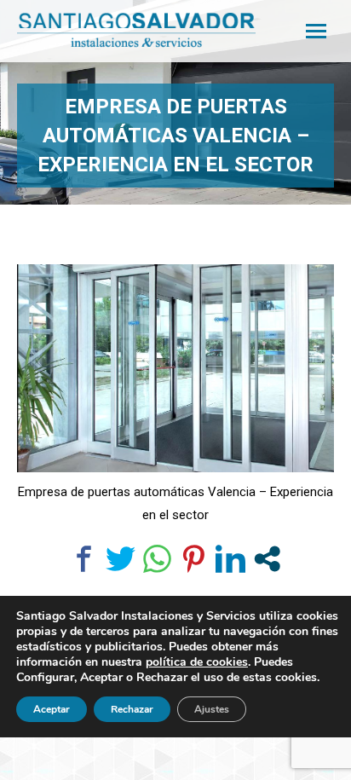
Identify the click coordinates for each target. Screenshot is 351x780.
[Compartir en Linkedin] (230, 559)
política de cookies (197, 662)
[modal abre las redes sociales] (267, 559)
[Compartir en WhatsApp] (157, 559)
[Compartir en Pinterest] (194, 559)
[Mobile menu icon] (316, 31)
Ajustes (211, 709)
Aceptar (51, 709)
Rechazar (132, 709)
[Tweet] (120, 559)
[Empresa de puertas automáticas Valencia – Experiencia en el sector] (175, 368)
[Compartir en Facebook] (84, 559)
